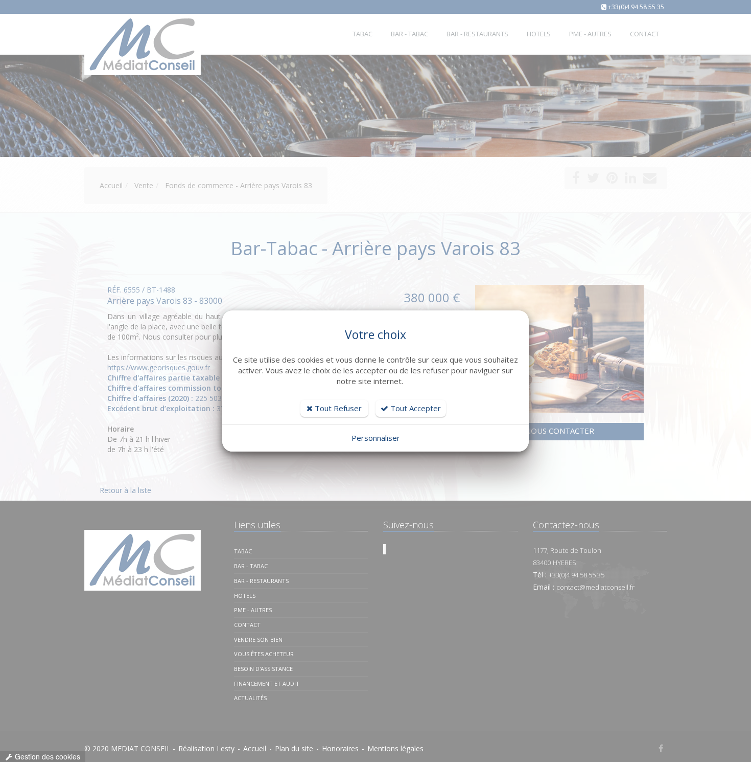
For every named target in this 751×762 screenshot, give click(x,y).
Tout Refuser (337, 408)
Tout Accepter (414, 408)
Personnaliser (375, 438)
